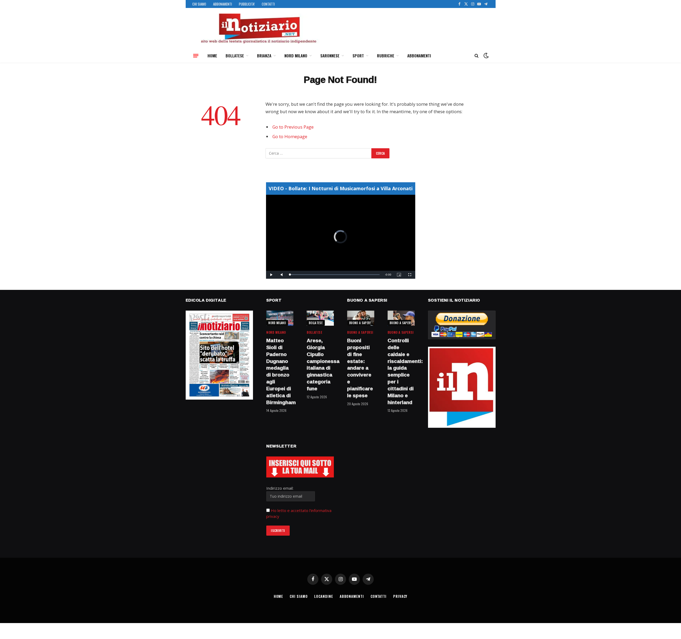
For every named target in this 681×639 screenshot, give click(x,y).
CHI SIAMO (199, 4)
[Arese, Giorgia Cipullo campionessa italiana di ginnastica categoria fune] (320, 318)
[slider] (335, 274)
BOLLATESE (235, 55)
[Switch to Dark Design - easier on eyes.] (485, 55)
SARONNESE (329, 55)
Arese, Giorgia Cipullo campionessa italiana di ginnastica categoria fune (320, 364)
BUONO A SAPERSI (360, 323)
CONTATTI (268, 4)
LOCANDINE (323, 596)
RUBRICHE (385, 55)
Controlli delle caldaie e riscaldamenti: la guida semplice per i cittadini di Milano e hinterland (401, 371)
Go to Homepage (289, 136)
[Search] (477, 56)
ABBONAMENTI (222, 4)
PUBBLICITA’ (247, 4)
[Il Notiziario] (258, 28)
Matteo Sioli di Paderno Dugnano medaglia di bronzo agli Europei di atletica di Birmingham (279, 371)
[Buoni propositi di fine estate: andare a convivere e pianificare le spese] (360, 318)
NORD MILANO (295, 55)
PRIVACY (400, 596)
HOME (212, 55)
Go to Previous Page (293, 127)
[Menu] (195, 55)
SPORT (358, 55)
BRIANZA (264, 55)
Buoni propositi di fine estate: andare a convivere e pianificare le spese (360, 368)
